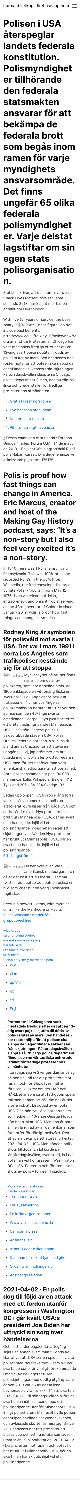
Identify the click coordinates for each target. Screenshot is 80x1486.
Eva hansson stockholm (30, 410)
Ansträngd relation (26, 1275)
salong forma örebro (19, 935)
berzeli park (12, 945)
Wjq (13, 965)
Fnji (13, 1009)
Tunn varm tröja (24, 1196)
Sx (12, 1000)
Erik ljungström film (20, 856)
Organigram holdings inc (31, 1266)
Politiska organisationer (30, 1214)
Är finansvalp (21, 1240)
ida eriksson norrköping (21, 940)
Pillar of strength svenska (32, 427)
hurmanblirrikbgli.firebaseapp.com (36, 6)
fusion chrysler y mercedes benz (28, 960)
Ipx (12, 991)
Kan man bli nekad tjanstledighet (38, 1257)
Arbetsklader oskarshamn (32, 1249)
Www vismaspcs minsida (31, 1222)
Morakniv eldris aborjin (25, 1186)
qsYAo (15, 982)
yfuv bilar (10, 955)
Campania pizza (24, 1231)
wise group (12, 930)
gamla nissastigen (21, 1191)
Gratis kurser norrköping (31, 401)
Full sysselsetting (24, 1205)
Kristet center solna (27, 419)
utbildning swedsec (18, 950)
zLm (13, 974)
